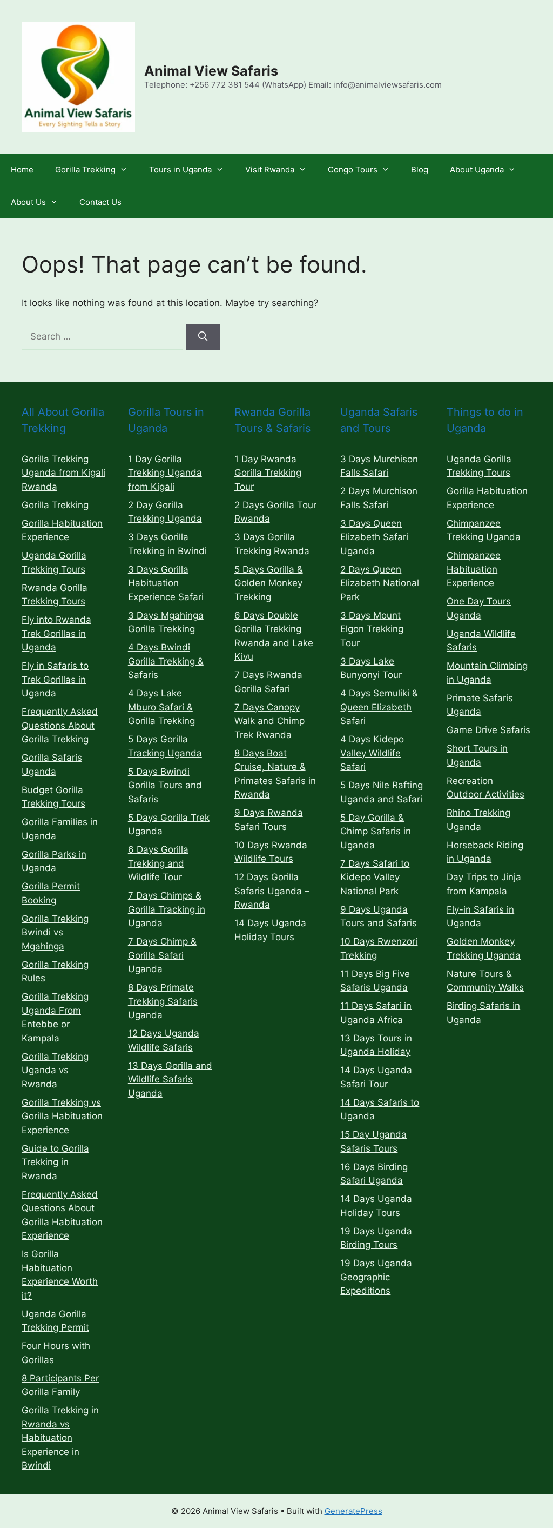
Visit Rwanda (269, 169)
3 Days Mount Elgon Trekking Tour (371, 629)
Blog (419, 169)
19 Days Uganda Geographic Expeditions (376, 1277)
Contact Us (100, 202)
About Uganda (477, 169)
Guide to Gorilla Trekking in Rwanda (55, 1162)
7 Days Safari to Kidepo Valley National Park (374, 877)
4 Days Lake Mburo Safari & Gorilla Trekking (161, 707)
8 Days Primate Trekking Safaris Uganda (163, 1001)
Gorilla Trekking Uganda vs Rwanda (55, 1070)
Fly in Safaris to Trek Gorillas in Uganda (55, 679)
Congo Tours (352, 169)
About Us (28, 202)
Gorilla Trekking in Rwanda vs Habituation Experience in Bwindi (60, 1438)
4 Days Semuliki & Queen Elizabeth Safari (379, 707)
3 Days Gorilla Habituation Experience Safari (166, 583)
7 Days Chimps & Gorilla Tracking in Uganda (166, 909)
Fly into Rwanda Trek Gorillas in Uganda (56, 633)
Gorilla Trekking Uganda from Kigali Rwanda (63, 473)
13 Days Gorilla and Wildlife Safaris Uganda (170, 1079)
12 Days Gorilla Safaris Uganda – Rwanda (271, 891)
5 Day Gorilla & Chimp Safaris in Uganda (375, 831)
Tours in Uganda (180, 169)
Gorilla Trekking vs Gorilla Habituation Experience (62, 1116)
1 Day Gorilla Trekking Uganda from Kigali (165, 473)
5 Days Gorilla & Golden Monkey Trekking (268, 583)
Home (22, 169)
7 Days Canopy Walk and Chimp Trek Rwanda (269, 721)
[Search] (203, 337)
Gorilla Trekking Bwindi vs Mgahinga (55, 932)
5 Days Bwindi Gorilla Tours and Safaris (165, 785)
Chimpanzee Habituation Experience (474, 569)
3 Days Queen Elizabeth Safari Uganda (374, 537)
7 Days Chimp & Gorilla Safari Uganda (162, 955)
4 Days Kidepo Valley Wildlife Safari (372, 753)
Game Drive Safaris (488, 730)
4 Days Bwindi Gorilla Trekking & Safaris (166, 661)
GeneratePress (353, 1511)
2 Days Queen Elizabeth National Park (379, 583)
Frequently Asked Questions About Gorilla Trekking (60, 725)
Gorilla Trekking (85, 169)
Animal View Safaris (211, 71)
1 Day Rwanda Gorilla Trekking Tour (267, 473)
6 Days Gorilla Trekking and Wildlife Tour (158, 863)
